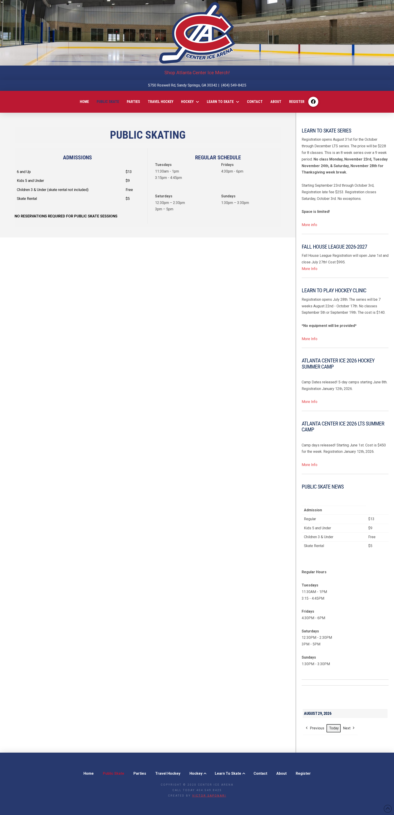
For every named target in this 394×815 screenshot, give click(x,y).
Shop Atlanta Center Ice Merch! (197, 72)
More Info (309, 269)
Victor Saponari (209, 795)
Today (334, 728)
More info (309, 225)
